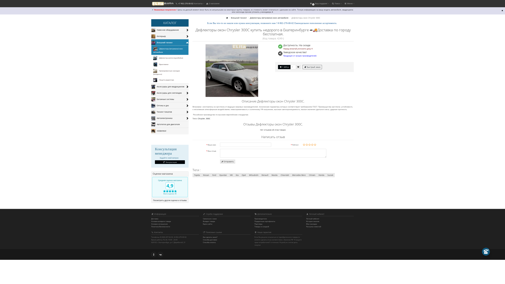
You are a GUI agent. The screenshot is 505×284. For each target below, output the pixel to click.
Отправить (228, 161)
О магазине (213, 3)
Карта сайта (207, 224)
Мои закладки (311, 224)
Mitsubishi (253, 175)
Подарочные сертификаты (264, 221)
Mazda (274, 175)
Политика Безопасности (160, 226)
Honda (321, 175)
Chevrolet (285, 175)
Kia (237, 175)
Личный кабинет (312, 219)
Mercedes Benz (299, 175)
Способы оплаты (209, 242)
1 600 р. (285, 67)
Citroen (312, 175)
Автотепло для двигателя (167, 124)
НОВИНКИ (160, 131)
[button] (319, 3)
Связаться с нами (210, 219)
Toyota (197, 175)
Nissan (206, 175)
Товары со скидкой (261, 226)
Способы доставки (210, 240)
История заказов (312, 221)
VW (231, 175)
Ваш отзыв (212, 151)
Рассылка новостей (313, 226)
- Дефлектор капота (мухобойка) (170, 58)
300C (208, 118)
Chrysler (201, 118)
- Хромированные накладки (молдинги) (166, 72)
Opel (244, 175)
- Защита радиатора (165, 80)
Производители (260, 219)
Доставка (154, 219)
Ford (214, 175)
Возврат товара (209, 221)
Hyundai (223, 175)
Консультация (171, 162)
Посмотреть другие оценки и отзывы (170, 200)
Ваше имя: (212, 145)
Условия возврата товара (161, 221)
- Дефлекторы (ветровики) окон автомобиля (168, 50)
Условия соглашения (159, 224)
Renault (265, 175)
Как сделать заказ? (210, 237)
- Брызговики (162, 64)
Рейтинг (295, 145)
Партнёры (258, 224)
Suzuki (330, 175)
